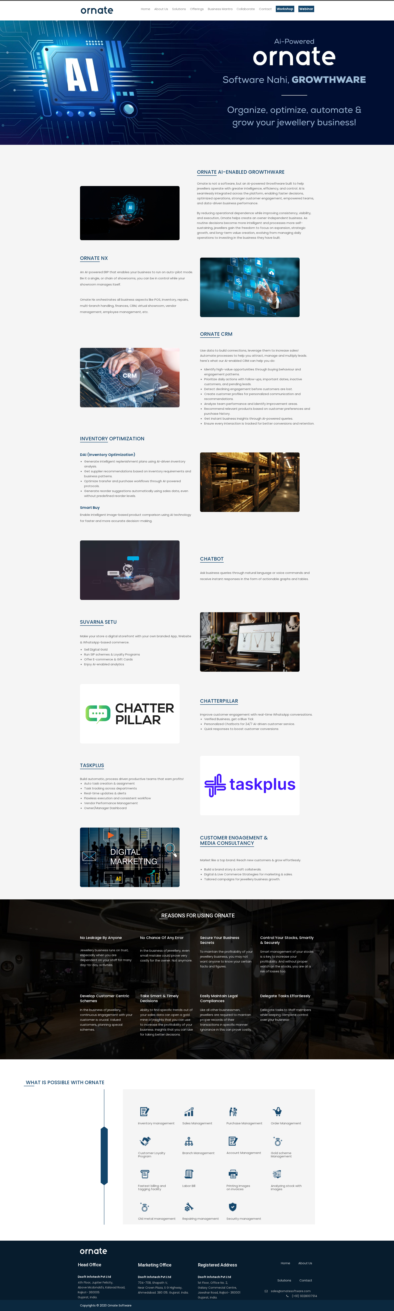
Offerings (197, 9)
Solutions (179, 9)
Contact (265, 9)
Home (145, 9)
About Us (161, 9)
